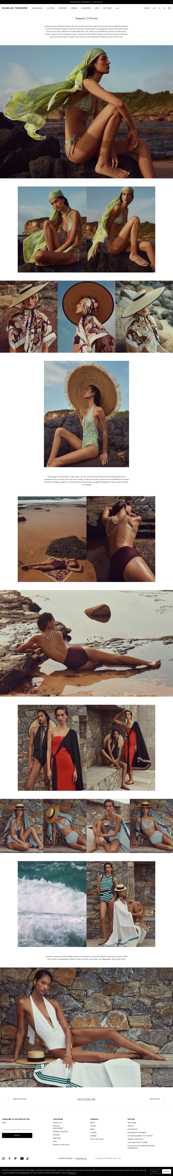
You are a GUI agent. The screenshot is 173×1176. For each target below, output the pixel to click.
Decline (155, 1171)
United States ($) (81, 1158)
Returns (56, 1135)
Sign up (17, 1135)
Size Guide (57, 1138)
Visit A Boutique (96, 1139)
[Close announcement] (170, 2)
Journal (93, 1132)
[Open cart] (169, 8)
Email (4, 1123)
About (92, 1123)
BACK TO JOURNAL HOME (86, 1099)
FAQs (55, 1141)
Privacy (130, 1126)
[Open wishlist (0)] (164, 8)
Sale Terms (132, 1123)
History (93, 1126)
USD (154, 8)
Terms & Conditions (135, 1139)
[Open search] (159, 8)
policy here (72, 1172)
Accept (166, 1171)
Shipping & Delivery (60, 1131)
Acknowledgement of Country (140, 1136)
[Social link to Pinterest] (16, 1158)
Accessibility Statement (137, 1132)
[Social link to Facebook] (10, 1158)
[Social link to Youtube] (22, 1158)
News (92, 1129)
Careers (93, 1136)
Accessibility (133, 1129)
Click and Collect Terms (137, 1142)
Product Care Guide (61, 1145)
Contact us (57, 1123)
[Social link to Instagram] (4, 1158)
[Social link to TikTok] (28, 1158)
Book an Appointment (58, 1127)
